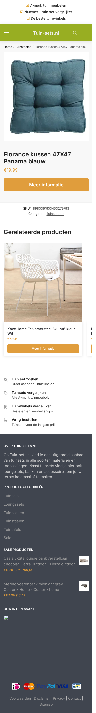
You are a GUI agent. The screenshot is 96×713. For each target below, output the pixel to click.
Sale (7, 537)
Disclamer (42, 698)
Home (8, 47)
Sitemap (46, 704)
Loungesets (14, 504)
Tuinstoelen (23, 47)
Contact (74, 698)
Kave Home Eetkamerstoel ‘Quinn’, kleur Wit (41, 331)
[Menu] (11, 33)
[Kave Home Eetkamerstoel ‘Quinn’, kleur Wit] (43, 282)
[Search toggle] (75, 32)
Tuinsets (11, 496)
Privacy (59, 698)
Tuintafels (12, 529)
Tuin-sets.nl (46, 33)
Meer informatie (46, 184)
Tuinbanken (14, 512)
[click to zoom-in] (48, 96)
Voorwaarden (20, 698)
